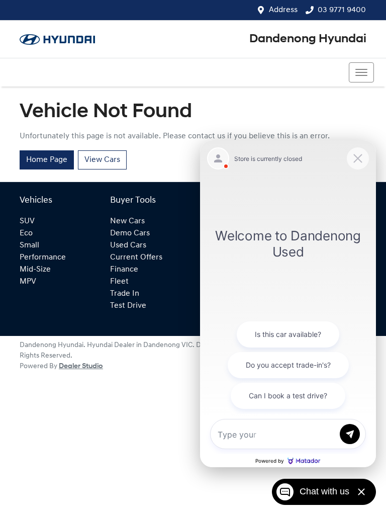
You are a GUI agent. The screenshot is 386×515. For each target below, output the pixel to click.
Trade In (124, 294)
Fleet (119, 282)
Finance (124, 270)
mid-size (35, 270)
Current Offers (136, 257)
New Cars (127, 221)
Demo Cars (130, 233)
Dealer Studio (81, 366)
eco (26, 233)
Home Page (46, 160)
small (29, 245)
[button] (361, 72)
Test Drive (128, 306)
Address (283, 10)
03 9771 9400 (342, 10)
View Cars (102, 160)
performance (43, 257)
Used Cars (128, 245)
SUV (27, 221)
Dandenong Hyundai (307, 39)
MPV (28, 282)
